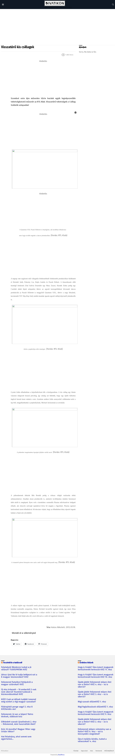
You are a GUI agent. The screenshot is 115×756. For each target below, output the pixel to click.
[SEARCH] (113, 4)
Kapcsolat (84, 751)
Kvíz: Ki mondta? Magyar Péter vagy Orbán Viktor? (18, 730)
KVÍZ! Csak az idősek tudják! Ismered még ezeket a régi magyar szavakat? (18, 700)
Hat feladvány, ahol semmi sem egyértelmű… (16, 737)
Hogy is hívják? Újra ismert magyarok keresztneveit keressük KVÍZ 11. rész (95, 668)
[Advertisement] (57, 27)
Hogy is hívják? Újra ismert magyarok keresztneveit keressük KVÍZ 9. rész (95, 713)
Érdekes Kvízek (86, 662)
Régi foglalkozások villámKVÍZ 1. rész (95, 707)
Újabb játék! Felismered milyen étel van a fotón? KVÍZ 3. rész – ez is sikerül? (94, 694)
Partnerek (98, 751)
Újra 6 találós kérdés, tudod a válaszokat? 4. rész (92, 740)
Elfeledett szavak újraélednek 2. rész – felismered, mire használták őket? (18, 723)
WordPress (61, 755)
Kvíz (91, 751)
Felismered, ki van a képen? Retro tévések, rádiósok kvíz (17, 715)
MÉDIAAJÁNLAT (109, 751)
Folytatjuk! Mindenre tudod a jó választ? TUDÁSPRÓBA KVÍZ (16, 668)
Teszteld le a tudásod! (12, 662)
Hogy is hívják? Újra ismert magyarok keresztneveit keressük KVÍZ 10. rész (95, 676)
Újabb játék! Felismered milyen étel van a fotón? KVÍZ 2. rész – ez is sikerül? (94, 721)
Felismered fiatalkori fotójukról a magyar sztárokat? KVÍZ (17, 683)
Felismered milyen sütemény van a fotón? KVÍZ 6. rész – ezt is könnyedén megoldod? (94, 731)
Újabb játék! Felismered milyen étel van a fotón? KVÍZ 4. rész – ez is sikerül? (94, 684)
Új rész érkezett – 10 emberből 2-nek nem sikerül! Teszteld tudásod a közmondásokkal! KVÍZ (18, 691)
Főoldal (75, 751)
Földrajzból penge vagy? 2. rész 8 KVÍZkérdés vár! (17, 708)
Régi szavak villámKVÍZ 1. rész (92, 702)
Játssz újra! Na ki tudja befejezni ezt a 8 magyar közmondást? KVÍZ (19, 676)
